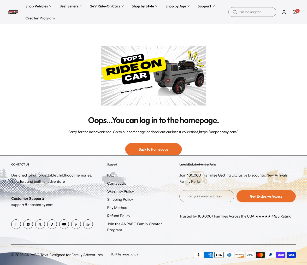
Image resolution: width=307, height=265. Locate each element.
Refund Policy (118, 215)
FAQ (110, 175)
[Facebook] (16, 224)
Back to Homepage (153, 149)
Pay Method (117, 207)
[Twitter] (40, 224)
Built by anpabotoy (124, 254)
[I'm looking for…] (235, 12)
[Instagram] (28, 224)
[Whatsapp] (88, 224)
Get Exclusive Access (266, 196)
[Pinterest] (76, 224)
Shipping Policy (120, 199)
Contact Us (116, 183)
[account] (284, 12)
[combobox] (252, 12)
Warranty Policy (120, 191)
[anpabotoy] (13, 12)
